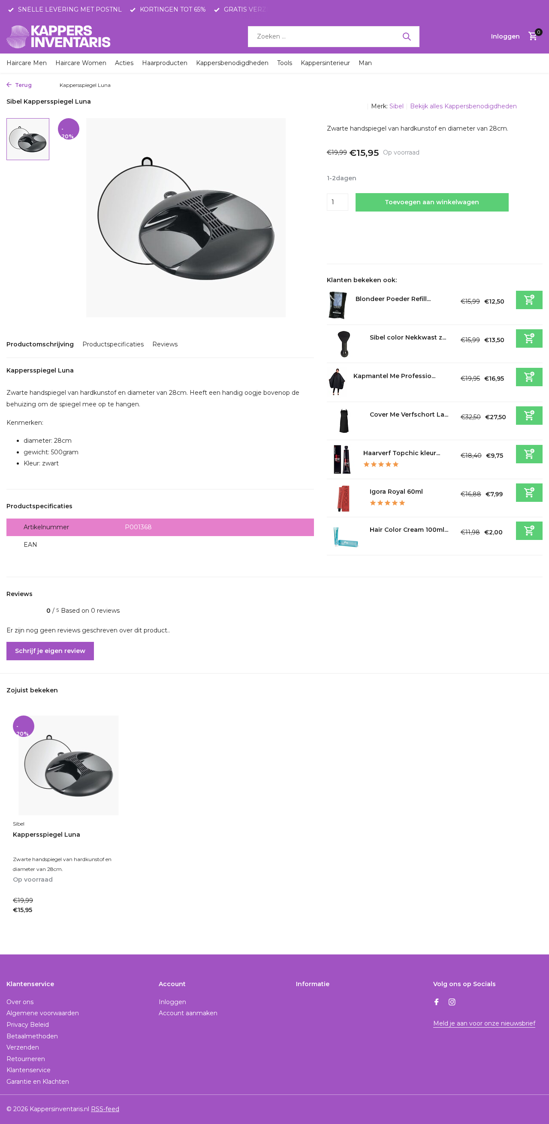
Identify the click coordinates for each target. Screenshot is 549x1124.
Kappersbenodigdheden (232, 63)
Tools (284, 63)
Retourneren (25, 1059)
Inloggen (172, 1002)
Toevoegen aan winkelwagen (432, 202)
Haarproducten (164, 63)
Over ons (19, 1002)
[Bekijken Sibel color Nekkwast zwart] (345, 344)
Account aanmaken (188, 1013)
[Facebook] (436, 1002)
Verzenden (22, 1047)
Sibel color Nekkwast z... (408, 337)
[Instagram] (452, 1002)
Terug (23, 85)
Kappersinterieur (325, 63)
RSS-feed (105, 1109)
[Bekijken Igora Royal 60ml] (345, 497)
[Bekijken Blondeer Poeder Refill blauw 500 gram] (338, 305)
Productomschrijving (40, 344)
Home (43, 85)
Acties (124, 63)
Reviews (165, 344)
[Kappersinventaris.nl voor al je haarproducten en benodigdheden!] (60, 36)
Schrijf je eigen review (50, 651)
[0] (530, 36)
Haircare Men (26, 63)
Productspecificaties (113, 344)
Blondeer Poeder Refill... (393, 299)
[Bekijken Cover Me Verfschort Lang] (345, 421)
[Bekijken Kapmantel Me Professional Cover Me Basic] (337, 382)
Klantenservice (28, 1070)
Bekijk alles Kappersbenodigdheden (463, 106)
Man (365, 63)
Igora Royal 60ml (396, 491)
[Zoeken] (406, 36)
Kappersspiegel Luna (46, 834)
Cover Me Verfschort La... (409, 414)
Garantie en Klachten (37, 1081)
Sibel (396, 106)
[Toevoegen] (529, 300)
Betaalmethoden (32, 1036)
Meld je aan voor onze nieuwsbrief (484, 1023)
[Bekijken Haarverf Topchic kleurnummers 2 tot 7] (342, 459)
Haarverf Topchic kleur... (401, 453)
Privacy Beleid (27, 1025)
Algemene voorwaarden (42, 1013)
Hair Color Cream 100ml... (409, 530)
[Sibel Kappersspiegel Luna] (68, 765)
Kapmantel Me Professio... (394, 376)
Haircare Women (80, 63)
